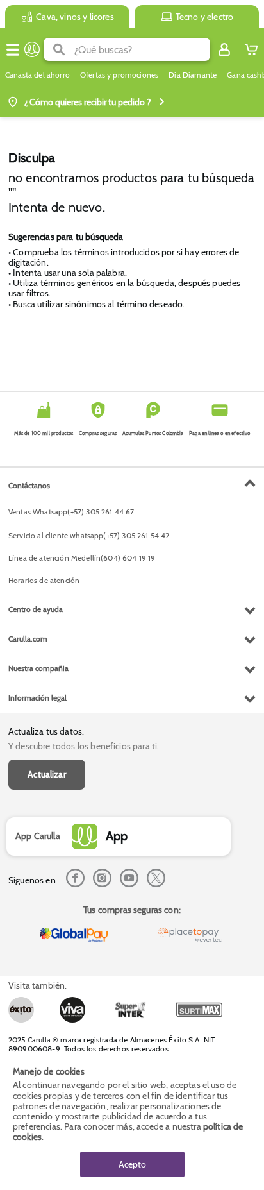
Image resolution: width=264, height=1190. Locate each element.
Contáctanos (29, 485)
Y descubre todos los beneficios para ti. (83, 746)
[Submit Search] (59, 49)
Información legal (37, 697)
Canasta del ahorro (37, 75)
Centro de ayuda (35, 609)
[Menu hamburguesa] (13, 49)
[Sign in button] (224, 49)
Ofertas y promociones (119, 75)
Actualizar (47, 774)
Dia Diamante (193, 75)
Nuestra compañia (38, 668)
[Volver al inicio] (32, 49)
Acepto (132, 1164)
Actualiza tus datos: (46, 731)
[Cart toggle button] (251, 49)
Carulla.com (27, 638)
